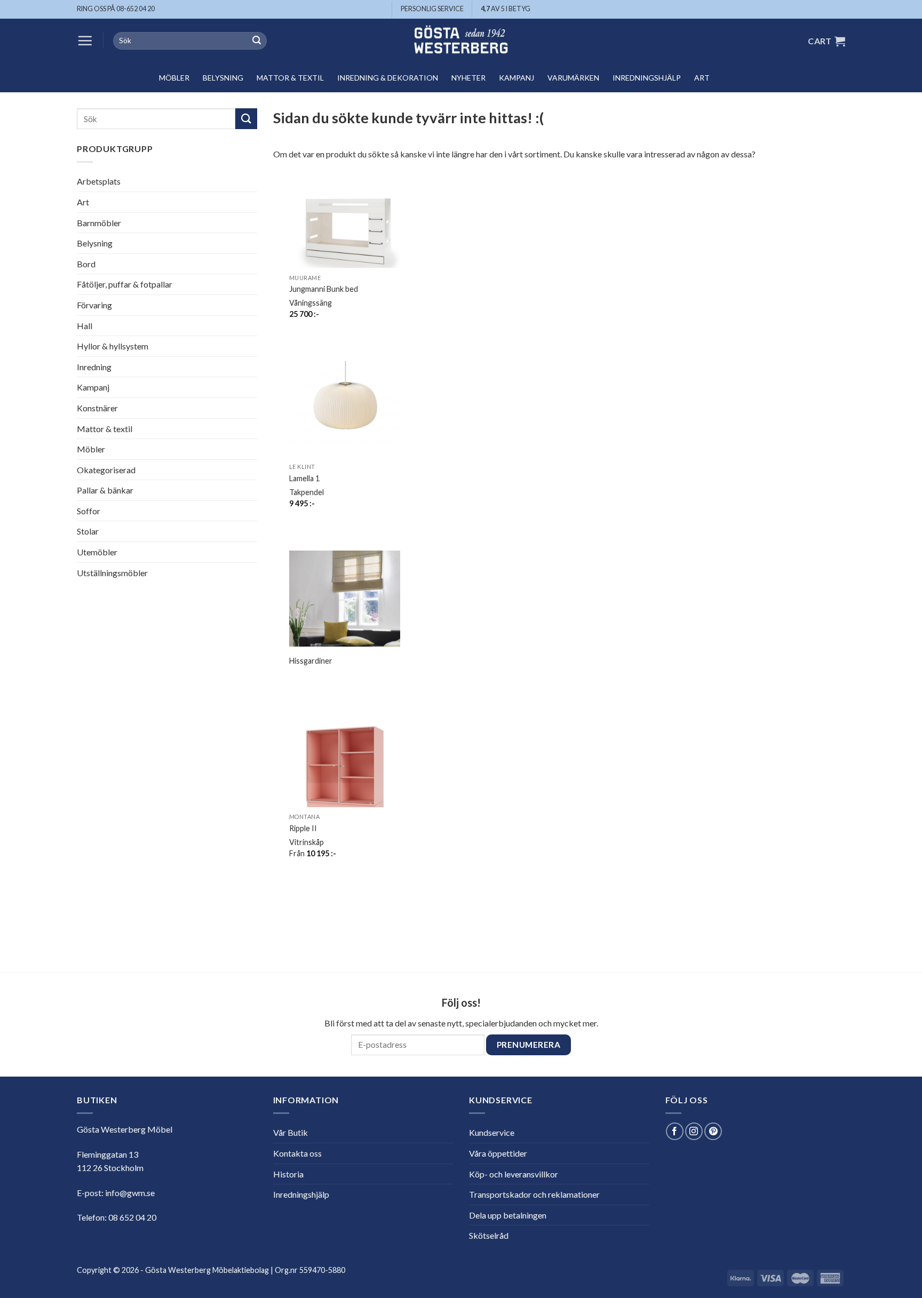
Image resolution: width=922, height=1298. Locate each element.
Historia (288, 1174)
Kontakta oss (297, 1153)
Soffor (88, 511)
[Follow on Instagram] (694, 1131)
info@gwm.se (130, 1193)
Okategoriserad (106, 470)
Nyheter (468, 77)
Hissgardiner (310, 660)
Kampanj (516, 77)
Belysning (223, 77)
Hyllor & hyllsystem (112, 346)
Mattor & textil (290, 77)
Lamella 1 (304, 478)
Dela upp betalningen (507, 1215)
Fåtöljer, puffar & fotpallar (124, 284)
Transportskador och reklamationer (534, 1194)
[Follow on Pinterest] (713, 1131)
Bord (86, 264)
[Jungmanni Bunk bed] (344, 227)
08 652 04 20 (132, 1217)
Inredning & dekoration (387, 77)
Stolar (88, 531)
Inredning (94, 367)
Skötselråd (488, 1235)
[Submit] (257, 41)
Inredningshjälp (647, 77)
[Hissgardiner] (344, 606)
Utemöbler (97, 552)
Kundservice (491, 1132)
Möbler (174, 77)
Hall (84, 326)
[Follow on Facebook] (674, 1131)
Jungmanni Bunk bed (323, 288)
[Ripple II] (344, 766)
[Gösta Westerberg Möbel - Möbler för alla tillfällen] (461, 40)
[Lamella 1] (344, 416)
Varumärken (573, 77)
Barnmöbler (99, 223)
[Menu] (85, 40)
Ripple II (303, 828)
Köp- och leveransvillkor (513, 1174)
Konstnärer (97, 408)
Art (702, 77)
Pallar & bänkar (105, 490)
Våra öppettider (498, 1153)
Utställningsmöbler (112, 573)
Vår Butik (290, 1132)
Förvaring (94, 305)
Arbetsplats (99, 181)
